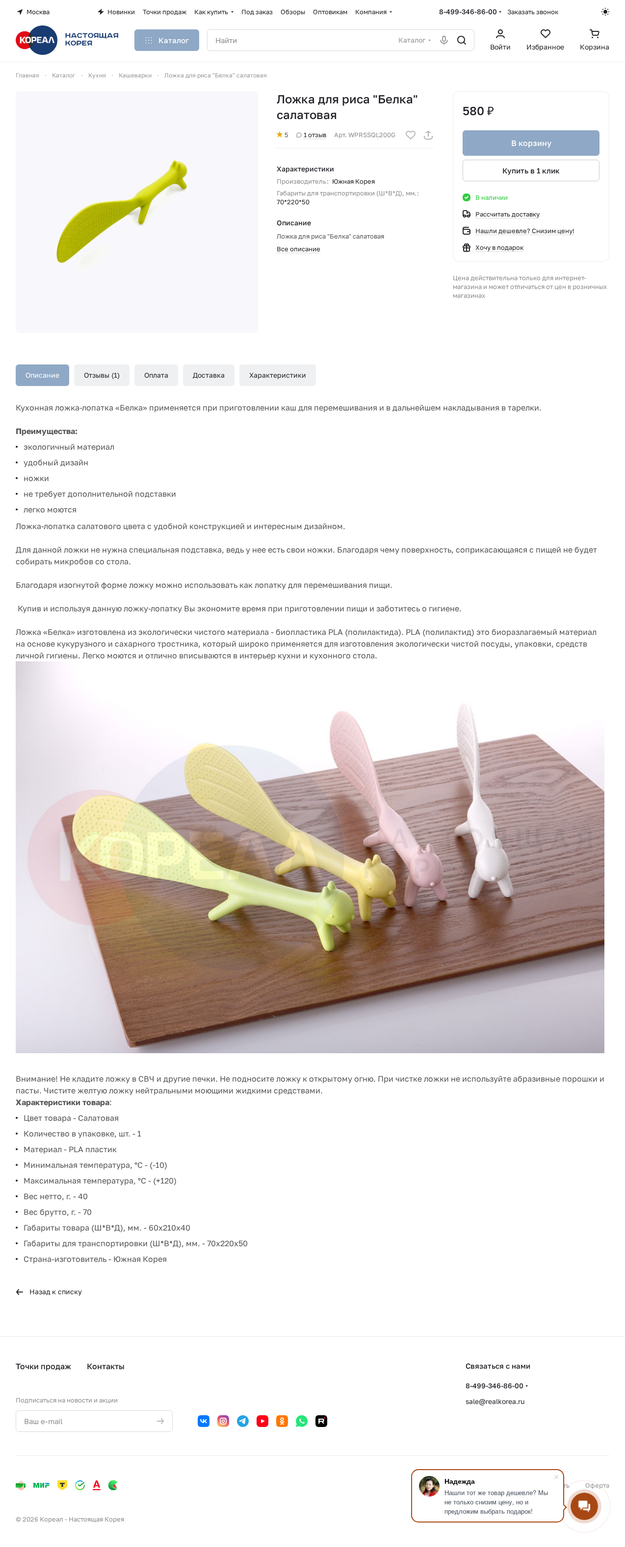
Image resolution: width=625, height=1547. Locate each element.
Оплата (156, 375)
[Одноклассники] (282, 1421)
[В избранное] (411, 135)
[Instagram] (223, 1421)
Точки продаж (43, 1366)
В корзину (531, 143)
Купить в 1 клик (531, 170)
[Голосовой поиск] (444, 40)
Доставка (209, 375)
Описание (42, 375)
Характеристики (277, 375)
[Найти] (461, 40)
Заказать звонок (532, 12)
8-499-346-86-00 (468, 11)
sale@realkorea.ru (495, 1401)
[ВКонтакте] (203, 1421)
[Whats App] (302, 1421)
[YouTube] (262, 1421)
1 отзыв (315, 135)
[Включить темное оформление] (605, 12)
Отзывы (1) (102, 375)
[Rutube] (321, 1421)
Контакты (106, 1366)
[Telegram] (243, 1421)
